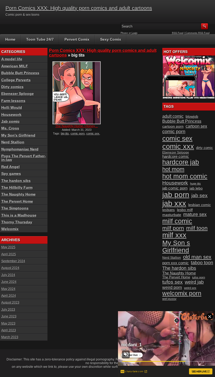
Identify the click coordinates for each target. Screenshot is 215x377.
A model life (11, 59)
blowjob (192, 117)
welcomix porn (181, 293)
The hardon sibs (16, 181)
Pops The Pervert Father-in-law (23, 158)
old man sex (197, 257)
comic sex (92, 133)
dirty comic (204, 148)
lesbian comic (199, 205)
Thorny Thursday (16, 222)
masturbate (171, 215)
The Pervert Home (17, 201)
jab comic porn (174, 188)
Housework (11, 114)
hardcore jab (180, 162)
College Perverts (16, 80)
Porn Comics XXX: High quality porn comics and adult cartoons (79, 8)
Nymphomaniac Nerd (20, 149)
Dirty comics (12, 87)
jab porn (175, 195)
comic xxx (178, 146)
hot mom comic (184, 176)
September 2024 (13, 261)
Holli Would (11, 107)
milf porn (173, 228)
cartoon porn (173, 126)
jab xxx (174, 203)
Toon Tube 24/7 (40, 39)
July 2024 (8, 275)
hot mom (173, 169)
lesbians (168, 210)
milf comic (177, 221)
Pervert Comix (76, 39)
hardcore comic (175, 156)
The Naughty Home (18, 194)
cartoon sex (196, 126)
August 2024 (10, 268)
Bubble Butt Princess (20, 73)
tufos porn (198, 277)
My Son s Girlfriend (176, 246)
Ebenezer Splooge (17, 93)
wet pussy (169, 299)
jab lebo (196, 188)
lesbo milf (185, 210)
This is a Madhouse (18, 215)
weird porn (172, 287)
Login (134, 33)
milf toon (197, 228)
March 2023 (9, 337)
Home (10, 39)
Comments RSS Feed (197, 33)
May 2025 (8, 247)
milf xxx (174, 235)
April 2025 (8, 254)
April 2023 (8, 330)
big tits (65, 133)
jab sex (199, 195)
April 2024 (8, 296)
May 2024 (8, 289)
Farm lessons (13, 101)
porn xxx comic (175, 263)
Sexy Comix (110, 39)
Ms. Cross (10, 128)
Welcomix (10, 229)
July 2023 (8, 309)
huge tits (195, 183)
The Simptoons (15, 208)
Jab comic (10, 121)
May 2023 (8, 323)
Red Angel (10, 167)
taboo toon (202, 262)
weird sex (190, 287)
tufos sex (172, 282)
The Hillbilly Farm (17, 187)
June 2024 (9, 282)
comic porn (78, 133)
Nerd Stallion (12, 142)
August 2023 (10, 302)
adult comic (173, 116)
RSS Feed (177, 33)
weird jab (194, 282)
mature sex (195, 214)
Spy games (11, 173)
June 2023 (9, 316)
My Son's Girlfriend (18, 135)
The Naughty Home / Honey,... (76, 126)
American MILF (14, 66)
